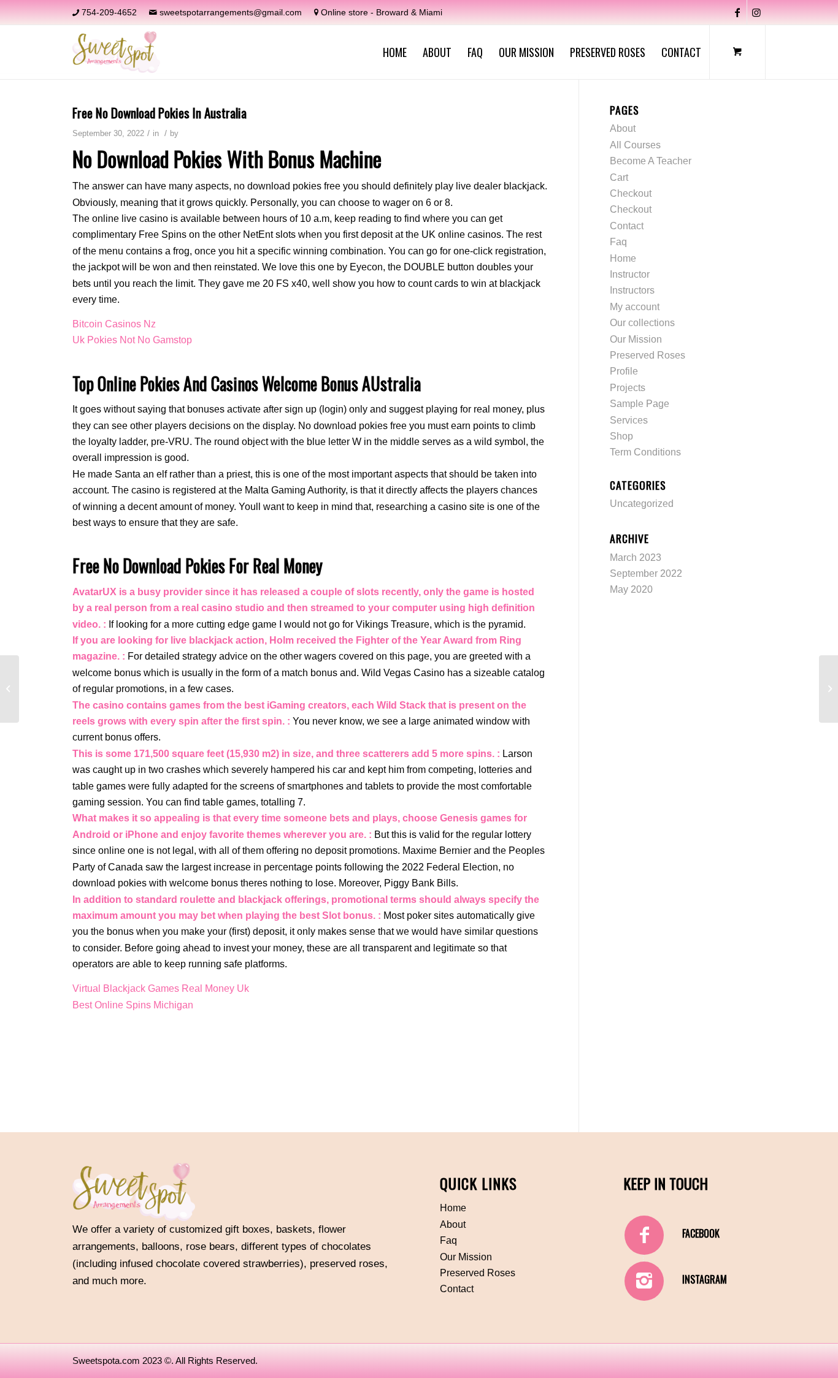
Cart (619, 177)
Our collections (642, 323)
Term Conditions (645, 452)
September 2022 (646, 573)
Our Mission (636, 339)
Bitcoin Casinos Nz (114, 324)
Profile (624, 371)
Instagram (704, 1279)
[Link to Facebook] (738, 12)
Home (623, 258)
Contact (627, 226)
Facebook (701, 1233)
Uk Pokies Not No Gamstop (132, 340)
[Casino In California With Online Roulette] (9, 689)
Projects (627, 388)
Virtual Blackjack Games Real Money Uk (160, 988)
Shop (621, 436)
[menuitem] (395, 52)
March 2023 (635, 557)
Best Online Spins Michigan (132, 1005)
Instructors (632, 290)
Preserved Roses (647, 355)
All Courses (635, 145)
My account (634, 307)
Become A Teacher (650, 161)
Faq (618, 242)
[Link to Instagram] (756, 12)
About (623, 128)
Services (629, 420)
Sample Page (639, 403)
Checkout (631, 193)
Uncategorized (642, 503)
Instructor (630, 274)
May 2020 (631, 589)
